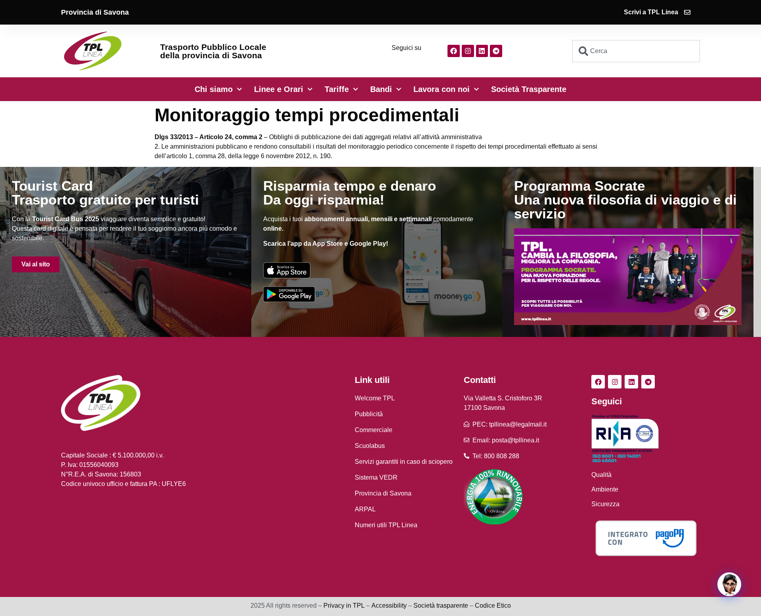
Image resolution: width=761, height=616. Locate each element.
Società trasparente (440, 605)
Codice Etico (493, 605)
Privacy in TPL (344, 605)
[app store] (286, 270)
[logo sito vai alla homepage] (92, 51)
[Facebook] (453, 51)
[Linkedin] (482, 51)
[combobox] (636, 51)
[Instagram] (468, 51)
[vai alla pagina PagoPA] (645, 538)
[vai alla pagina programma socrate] (628, 276)
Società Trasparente (528, 89)
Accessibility (389, 605)
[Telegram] (496, 51)
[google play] (289, 294)
